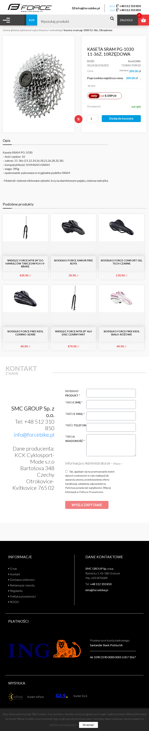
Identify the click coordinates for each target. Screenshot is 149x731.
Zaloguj (126, 20)
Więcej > (117, 463)
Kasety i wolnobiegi (51, 30)
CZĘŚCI (35, 30)
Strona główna (11, 30)
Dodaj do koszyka (121, 118)
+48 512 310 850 (130, 6)
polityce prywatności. (63, 724)
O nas (13, 568)
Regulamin (16, 590)
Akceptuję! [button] (88, 724)
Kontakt (15, 574)
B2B (32, 20)
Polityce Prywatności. (91, 491)
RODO (14, 601)
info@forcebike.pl (88, 8)
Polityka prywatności (23, 596)
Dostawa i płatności (22, 579)
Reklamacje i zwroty (22, 585)
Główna (25, 30)
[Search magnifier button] (113, 18)
